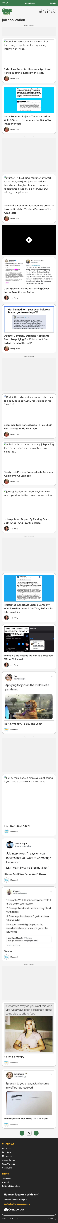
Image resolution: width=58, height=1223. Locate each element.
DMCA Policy (52, 1219)
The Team (6, 1178)
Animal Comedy (9, 1160)
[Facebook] (47, 12)
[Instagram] (41, 12)
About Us (6, 1182)
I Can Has (6, 1148)
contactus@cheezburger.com (17, 1204)
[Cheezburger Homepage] (29, 1210)
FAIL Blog (6, 1152)
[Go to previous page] (22, 1133)
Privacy (37, 1219)
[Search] (7, 3)
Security (43, 1219)
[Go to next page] (36, 1133)
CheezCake (7, 1168)
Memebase (30, 3)
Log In (53, 3)
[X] (53, 12)
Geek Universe (8, 1164)
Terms (31, 1219)
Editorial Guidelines (11, 1186)
